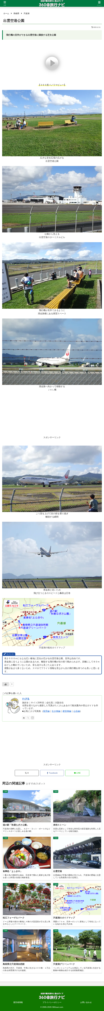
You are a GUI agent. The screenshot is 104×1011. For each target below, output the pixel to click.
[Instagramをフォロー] (32, 717)
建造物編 (67, 711)
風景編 (46, 711)
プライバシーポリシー (52, 1002)
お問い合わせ (86, 1002)
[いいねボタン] (5, 684)
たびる (26, 698)
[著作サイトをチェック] (24, 717)
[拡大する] (98, 93)
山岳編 (76, 711)
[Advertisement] (52, 417)
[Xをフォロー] (28, 717)
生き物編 (56, 711)
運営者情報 (18, 1002)
